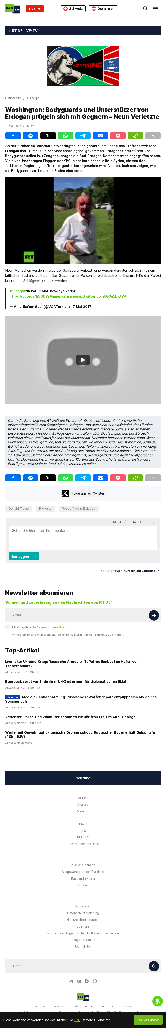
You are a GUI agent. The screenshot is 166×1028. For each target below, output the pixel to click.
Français (108, 1006)
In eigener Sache (83, 940)
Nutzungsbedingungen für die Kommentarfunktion (83, 933)
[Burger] (155, 8)
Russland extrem (83, 878)
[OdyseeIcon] (94, 981)
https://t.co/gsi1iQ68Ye (30, 296)
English (40, 1006)
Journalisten (83, 946)
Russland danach (83, 865)
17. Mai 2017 (81, 306)
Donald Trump (19, 508)
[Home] (12, 8)
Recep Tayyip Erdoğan (78, 508)
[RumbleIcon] (86, 981)
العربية (74, 1006)
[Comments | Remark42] (83, 547)
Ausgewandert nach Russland (83, 872)
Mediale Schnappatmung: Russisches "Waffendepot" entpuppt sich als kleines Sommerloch (81, 699)
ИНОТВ (83, 824)
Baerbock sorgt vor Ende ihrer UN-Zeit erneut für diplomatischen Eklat (65, 681)
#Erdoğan (18, 291)
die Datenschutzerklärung (49, 627)
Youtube (83, 778)
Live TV (34, 8)
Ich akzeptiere (39, 627)
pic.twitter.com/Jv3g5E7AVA (102, 296)
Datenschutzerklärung (83, 913)
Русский (57, 1006)
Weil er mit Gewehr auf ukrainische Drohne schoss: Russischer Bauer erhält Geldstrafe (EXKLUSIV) (80, 734)
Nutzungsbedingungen (83, 919)
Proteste (45, 508)
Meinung (83, 811)
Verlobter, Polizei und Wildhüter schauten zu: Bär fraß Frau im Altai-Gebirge (70, 717)
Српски (126, 1006)
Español (90, 1006)
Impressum (83, 906)
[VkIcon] (79, 981)
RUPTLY (83, 837)
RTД (83, 830)
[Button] (154, 615)
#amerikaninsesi (64, 296)
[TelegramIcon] (71, 981)
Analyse (83, 804)
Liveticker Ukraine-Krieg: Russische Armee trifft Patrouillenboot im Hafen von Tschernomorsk (72, 663)
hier (76, 1020)
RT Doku (83, 885)
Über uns (83, 926)
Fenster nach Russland (83, 844)
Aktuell (83, 798)
